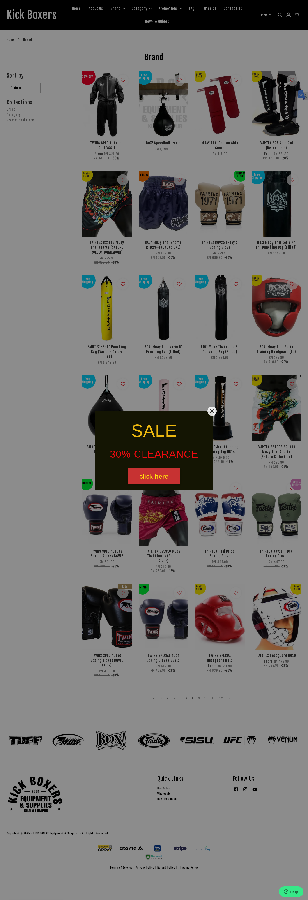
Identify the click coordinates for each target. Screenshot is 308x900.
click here (154, 476)
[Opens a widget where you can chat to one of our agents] (291, 892)
